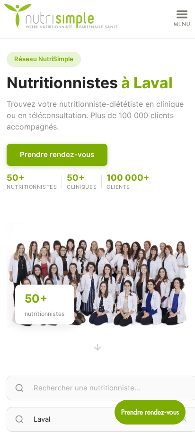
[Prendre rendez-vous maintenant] (150, 412)
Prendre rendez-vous (57, 154)
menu (182, 24)
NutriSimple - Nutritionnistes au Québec (60, 16)
